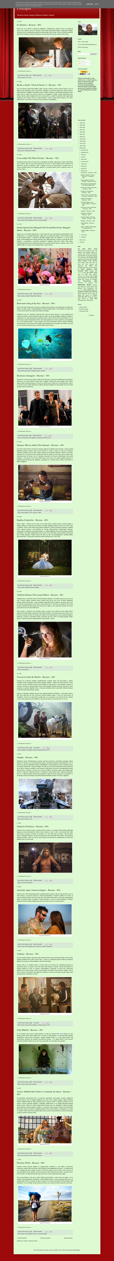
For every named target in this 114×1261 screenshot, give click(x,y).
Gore (79, 264)
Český (22, 1025)
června (83, 163)
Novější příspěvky (22, 1238)
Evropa (23, 296)
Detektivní (88, 254)
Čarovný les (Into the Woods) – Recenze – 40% (36, 677)
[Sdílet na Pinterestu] (51, 75)
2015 (81, 148)
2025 (81, 125)
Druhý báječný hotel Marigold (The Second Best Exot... (88, 184)
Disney (22, 587)
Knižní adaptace (29, 220)
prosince (83, 150)
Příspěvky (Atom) (32, 1241)
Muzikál (35, 750)
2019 (81, 139)
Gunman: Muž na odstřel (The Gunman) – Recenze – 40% (40, 445)
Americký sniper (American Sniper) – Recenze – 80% (39, 890)
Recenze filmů (83, 307)
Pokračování (28, 150)
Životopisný (49, 946)
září (82, 157)
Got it (97, 4)
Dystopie (25, 437)
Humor (87, 267)
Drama (22, 220)
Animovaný (24, 370)
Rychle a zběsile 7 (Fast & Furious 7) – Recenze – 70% (39, 85)
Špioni (79, 295)
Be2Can (80, 252)
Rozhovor (80, 290)
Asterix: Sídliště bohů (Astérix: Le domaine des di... (89, 227)
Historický (80, 265)
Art (88, 250)
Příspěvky (82, 61)
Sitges (92, 290)
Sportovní (84, 293)
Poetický (87, 279)
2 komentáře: (36, 747)
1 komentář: (36, 1022)
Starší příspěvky (68, 1238)
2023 (81, 129)
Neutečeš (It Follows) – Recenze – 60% (33, 826)
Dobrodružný (93, 255)
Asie (93, 250)
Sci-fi (27, 77)
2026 (81, 123)
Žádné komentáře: (37, 75)
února (83, 234)
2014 (81, 240)
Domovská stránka (45, 1238)
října (82, 154)
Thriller (39, 512)
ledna (82, 237)
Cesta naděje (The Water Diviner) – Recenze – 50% (38, 158)
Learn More (89, 4)
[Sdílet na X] (48, 75)
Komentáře (83, 64)
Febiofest (94, 260)
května (83, 166)
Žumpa (88, 300)
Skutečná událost (42, 220)
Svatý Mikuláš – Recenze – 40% (30, 1030)
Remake (95, 285)
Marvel (87, 276)
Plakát (79, 279)
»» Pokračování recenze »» (24, 71)
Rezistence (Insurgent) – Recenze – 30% (33, 375)
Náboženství (84, 277)
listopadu (83, 152)
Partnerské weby (83, 311)
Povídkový (80, 282)
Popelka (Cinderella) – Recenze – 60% (32, 520)
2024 (81, 127)
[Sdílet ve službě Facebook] (49, 75)
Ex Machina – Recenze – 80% (29, 24)
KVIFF (25, 882)
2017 (81, 143)
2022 (81, 132)
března (83, 170)
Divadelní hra (24, 750)
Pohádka (33, 370)
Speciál (94, 291)
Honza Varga (84, 41)
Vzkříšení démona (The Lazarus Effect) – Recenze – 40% (40, 594)
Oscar (35, 946)
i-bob (59, 1250)
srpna (82, 159)
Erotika (87, 259)
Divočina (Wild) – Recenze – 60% (31, 1162)
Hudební (30, 750)
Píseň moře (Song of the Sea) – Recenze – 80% (36, 303)
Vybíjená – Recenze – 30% (28, 953)
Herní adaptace (89, 264)
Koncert (79, 272)
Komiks (35, 1155)
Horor (22, 669)
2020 (81, 136)
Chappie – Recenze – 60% (27, 757)
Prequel (91, 282)
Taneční (87, 295)
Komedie (27, 296)
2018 (81, 141)
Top (30, 77)
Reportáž (83, 286)
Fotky (93, 262)
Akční (22, 150)
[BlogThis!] (46, 75)
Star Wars (92, 293)
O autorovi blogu (83, 309)
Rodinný (43, 370)
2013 (81, 242)
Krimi (31, 512)
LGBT (86, 274)
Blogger (78, 1250)
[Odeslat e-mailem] (45, 75)
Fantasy (84, 261)
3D (22, 437)
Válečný (44, 946)
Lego (79, 274)
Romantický (90, 288)
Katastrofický (94, 267)
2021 (81, 134)
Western (84, 298)
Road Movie (91, 286)
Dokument (83, 257)
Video (95, 297)
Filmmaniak (85, 47)
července (83, 161)
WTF (48, 750)
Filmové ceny (84, 262)
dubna (83, 168)
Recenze (23, 77)
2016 (81, 145)
